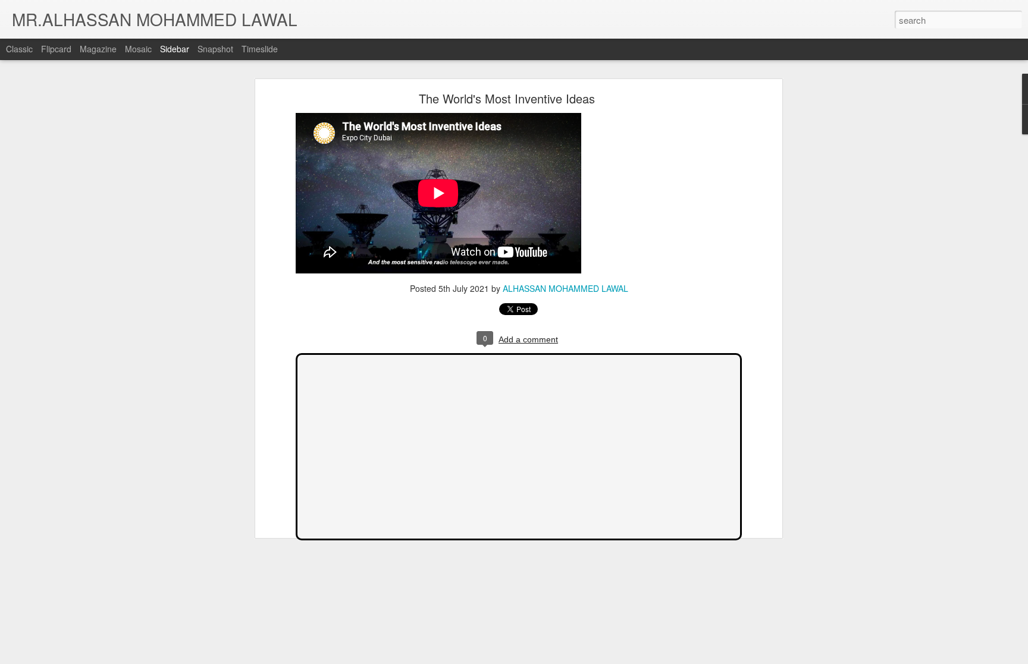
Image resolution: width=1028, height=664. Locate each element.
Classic (19, 49)
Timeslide (260, 49)
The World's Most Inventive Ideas (507, 98)
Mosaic (138, 49)
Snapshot (215, 49)
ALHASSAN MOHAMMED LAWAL (565, 288)
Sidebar (174, 49)
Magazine (98, 49)
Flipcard (56, 49)
